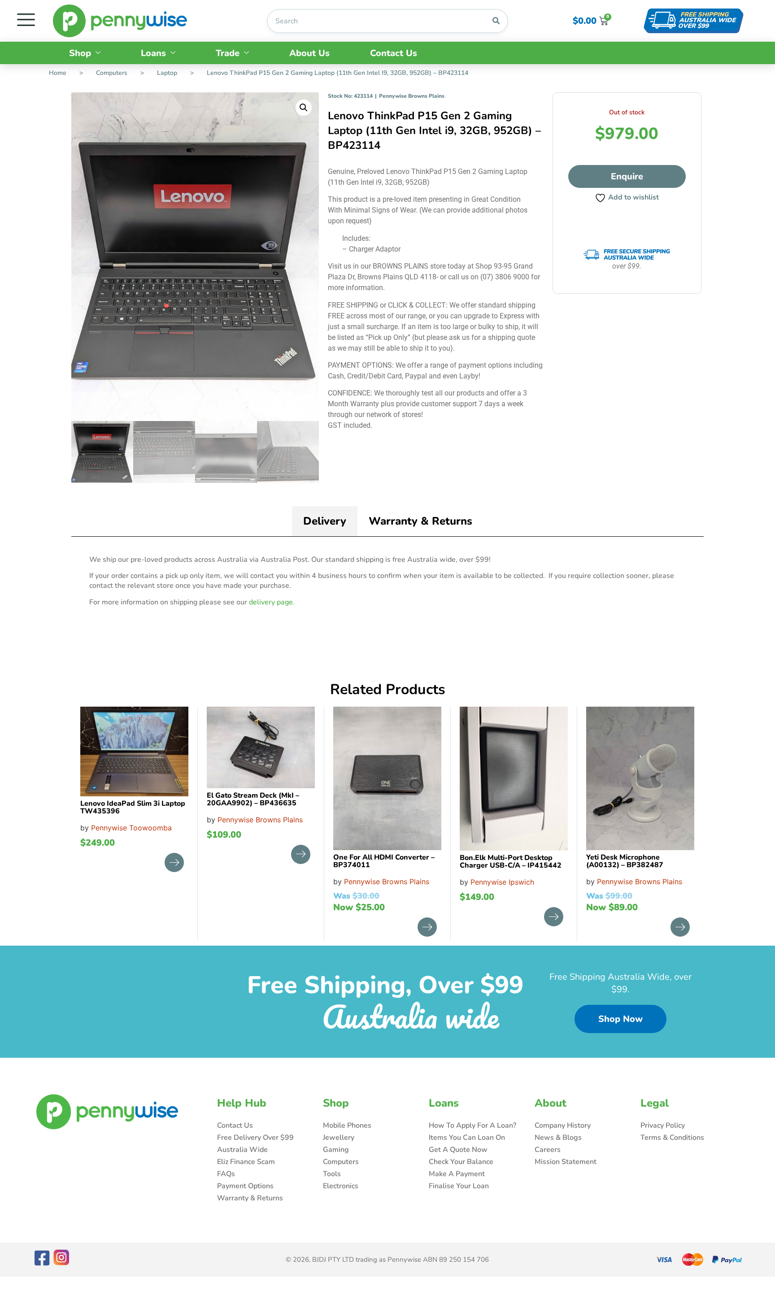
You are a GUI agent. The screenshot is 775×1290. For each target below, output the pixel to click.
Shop (80, 53)
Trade (227, 53)
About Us (309, 53)
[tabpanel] (387, 584)
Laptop (167, 73)
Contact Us (393, 53)
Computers (111, 73)
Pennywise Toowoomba (131, 827)
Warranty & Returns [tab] (420, 521)
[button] (304, 108)
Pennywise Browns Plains (411, 96)
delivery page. (272, 602)
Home (57, 73)
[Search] (496, 21)
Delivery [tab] (324, 521)
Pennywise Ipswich (502, 881)
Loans (153, 53)
